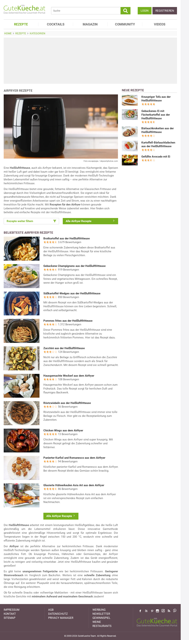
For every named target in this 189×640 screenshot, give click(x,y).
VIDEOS (159, 24)
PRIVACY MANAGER (60, 618)
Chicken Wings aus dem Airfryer (63, 430)
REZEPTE (21, 24)
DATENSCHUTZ (58, 613)
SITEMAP (9, 618)
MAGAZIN (90, 24)
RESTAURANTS (101, 626)
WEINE (96, 622)
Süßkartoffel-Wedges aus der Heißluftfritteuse (71, 293)
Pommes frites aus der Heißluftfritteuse (67, 320)
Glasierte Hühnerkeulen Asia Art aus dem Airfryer (73, 485)
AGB (51, 609)
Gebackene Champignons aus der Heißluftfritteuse (74, 266)
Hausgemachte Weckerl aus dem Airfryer (68, 375)
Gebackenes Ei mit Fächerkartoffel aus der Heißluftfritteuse (155, 114)
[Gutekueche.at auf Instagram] (157, 610)
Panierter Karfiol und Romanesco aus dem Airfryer (74, 457)
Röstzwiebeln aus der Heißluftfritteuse (67, 403)
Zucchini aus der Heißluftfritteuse (64, 348)
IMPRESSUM (11, 609)
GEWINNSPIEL (101, 618)
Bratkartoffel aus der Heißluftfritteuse (66, 238)
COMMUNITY (125, 24)
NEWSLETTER (101, 613)
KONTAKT (10, 613)
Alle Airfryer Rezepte (78, 221)
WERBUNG (99, 609)
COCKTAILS (55, 24)
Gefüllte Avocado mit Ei (155, 156)
